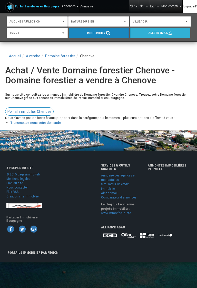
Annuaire (86, 6)
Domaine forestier (60, 56)
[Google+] (33, 229)
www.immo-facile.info (116, 213)
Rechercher (96, 33)
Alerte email (159, 33)
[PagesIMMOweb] (24, 205)
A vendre (33, 56)
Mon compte (170, 6)
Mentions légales (18, 179)
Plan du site (14, 183)
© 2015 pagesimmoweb (23, 174)
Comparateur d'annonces (118, 197)
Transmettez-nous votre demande (35, 123)
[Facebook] (10, 229)
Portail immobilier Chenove (29, 111)
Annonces (69, 6)
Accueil (15, 56)
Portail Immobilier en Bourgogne (37, 6)
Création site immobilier (23, 196)
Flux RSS (12, 192)
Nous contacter (17, 187)
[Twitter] (22, 229)
